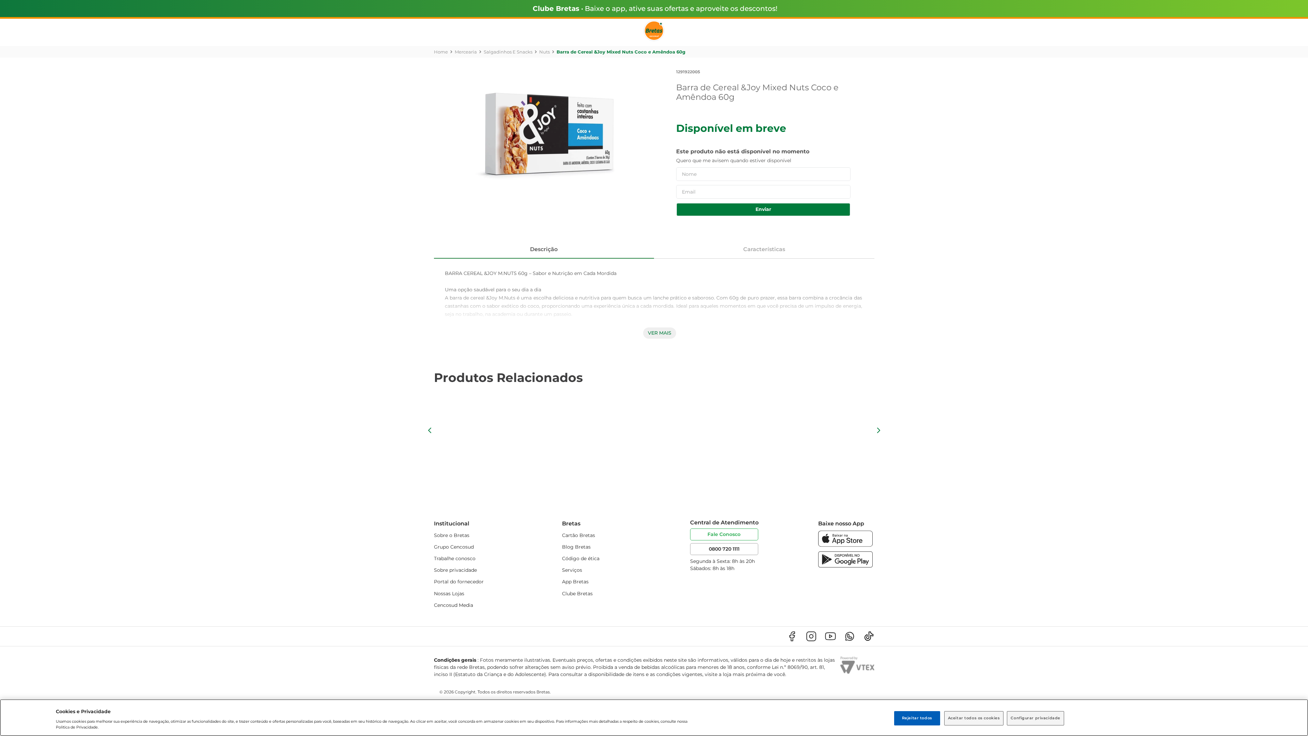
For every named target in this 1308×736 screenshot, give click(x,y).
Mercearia (466, 52)
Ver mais (659, 333)
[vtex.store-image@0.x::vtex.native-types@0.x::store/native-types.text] (792, 636)
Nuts (544, 52)
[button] (430, 430)
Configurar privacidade (1035, 718)
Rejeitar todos (917, 718)
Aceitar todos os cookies (974, 718)
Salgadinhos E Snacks (508, 52)
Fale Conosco (724, 534)
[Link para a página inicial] (441, 52)
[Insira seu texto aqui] (845, 545)
